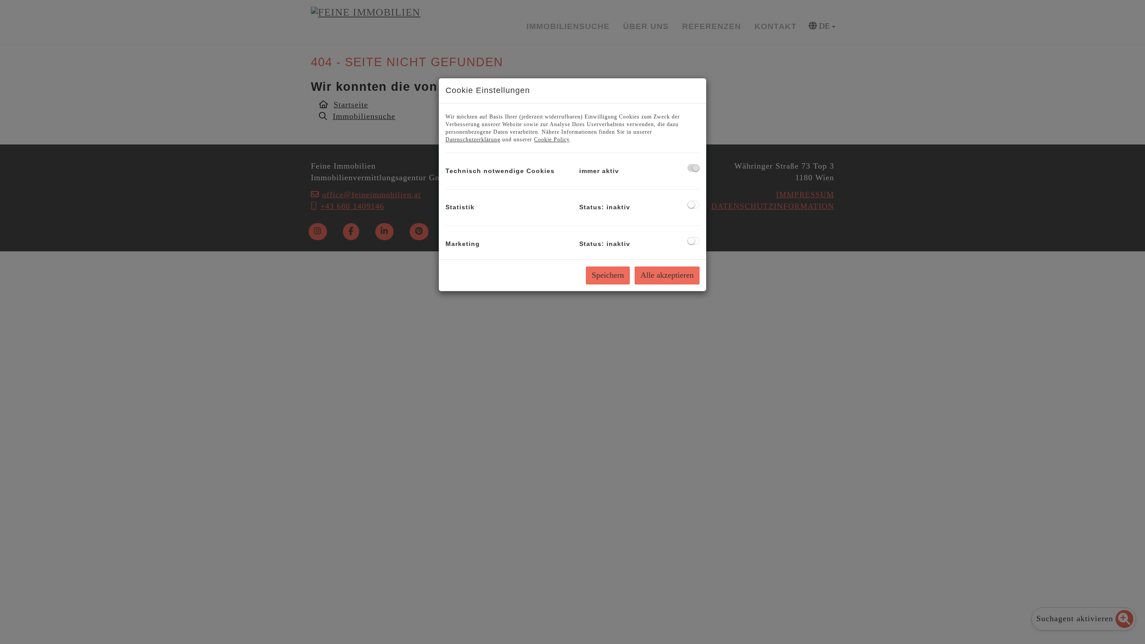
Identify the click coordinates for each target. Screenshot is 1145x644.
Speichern (608, 275)
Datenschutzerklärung (472, 139)
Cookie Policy (551, 139)
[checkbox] (693, 168)
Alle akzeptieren (667, 275)
